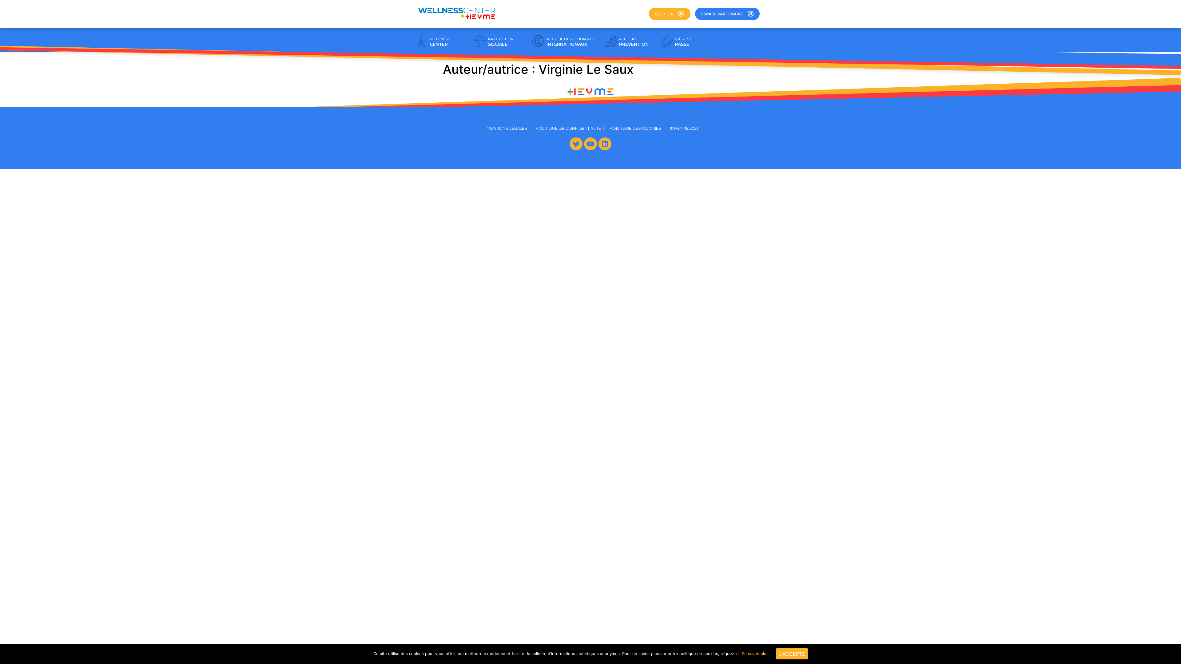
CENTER (440, 42)
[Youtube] (590, 143)
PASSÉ (683, 42)
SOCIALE (501, 42)
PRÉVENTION (634, 42)
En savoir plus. (756, 653)
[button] (669, 14)
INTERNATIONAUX (570, 42)
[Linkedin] (604, 143)
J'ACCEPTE (792, 654)
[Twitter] (576, 143)
